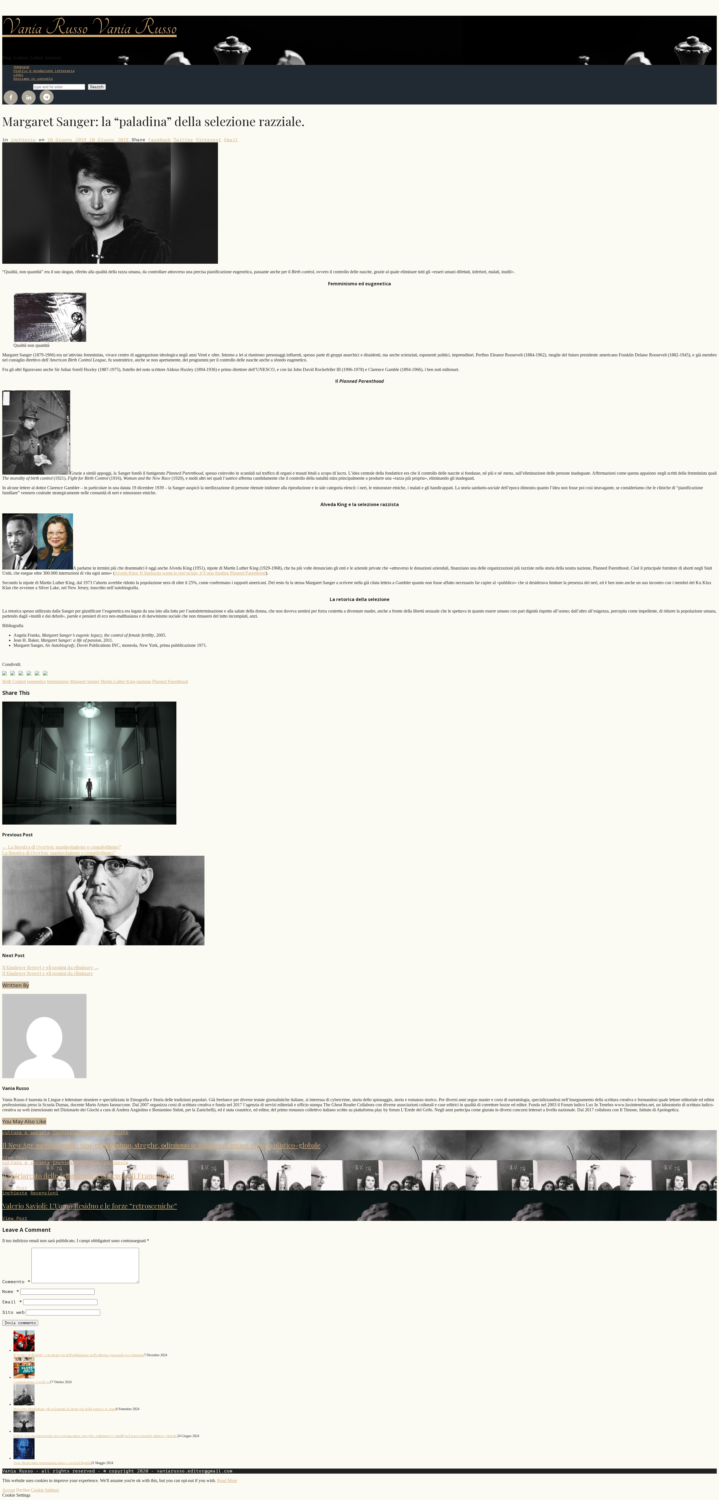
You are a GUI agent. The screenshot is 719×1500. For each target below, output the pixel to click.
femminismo (58, 681)
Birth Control (14, 681)
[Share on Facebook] (5, 674)
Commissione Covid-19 (31, 1382)
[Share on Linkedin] (38, 674)
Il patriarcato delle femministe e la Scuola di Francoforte (88, 1175)
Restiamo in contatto (33, 79)
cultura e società (26, 1132)
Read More (227, 1480)
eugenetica (36, 681)
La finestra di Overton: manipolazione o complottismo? (61, 847)
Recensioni (44, 1193)
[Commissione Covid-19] (24, 1377)
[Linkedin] (29, 97)
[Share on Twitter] (13, 674)
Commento (16, 1281)
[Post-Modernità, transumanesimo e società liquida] (24, 1458)
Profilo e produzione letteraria (43, 71)
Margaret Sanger (84, 681)
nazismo (143, 681)
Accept (8, 1490)
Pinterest (208, 139)
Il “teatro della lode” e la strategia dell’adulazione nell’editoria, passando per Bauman (78, 1355)
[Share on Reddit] (22, 674)
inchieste (23, 139)
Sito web (13, 1312)
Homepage (21, 67)
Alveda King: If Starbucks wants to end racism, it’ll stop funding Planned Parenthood (190, 573)
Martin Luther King (118, 681)
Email (231, 139)
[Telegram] (47, 97)
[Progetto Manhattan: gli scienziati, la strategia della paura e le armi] (24, 1404)
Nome (10, 1291)
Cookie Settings (45, 1490)
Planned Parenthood (170, 681)
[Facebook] (11, 97)
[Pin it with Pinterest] (30, 674)
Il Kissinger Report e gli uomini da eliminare (50, 967)
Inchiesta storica (77, 1132)
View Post (15, 1157)
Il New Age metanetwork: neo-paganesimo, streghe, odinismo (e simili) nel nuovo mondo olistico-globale (161, 1145)
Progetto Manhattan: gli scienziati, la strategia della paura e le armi (64, 1408)
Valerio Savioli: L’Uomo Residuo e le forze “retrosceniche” (89, 1205)
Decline (23, 1490)
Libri (18, 75)
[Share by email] (46, 674)
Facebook (159, 139)
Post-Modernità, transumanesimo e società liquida (52, 1462)
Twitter (183, 139)
